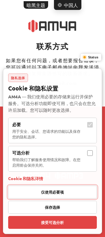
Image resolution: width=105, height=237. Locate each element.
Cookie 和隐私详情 (25, 178)
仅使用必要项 (52, 191)
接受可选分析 (52, 222)
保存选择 (52, 207)
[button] (67, 5)
